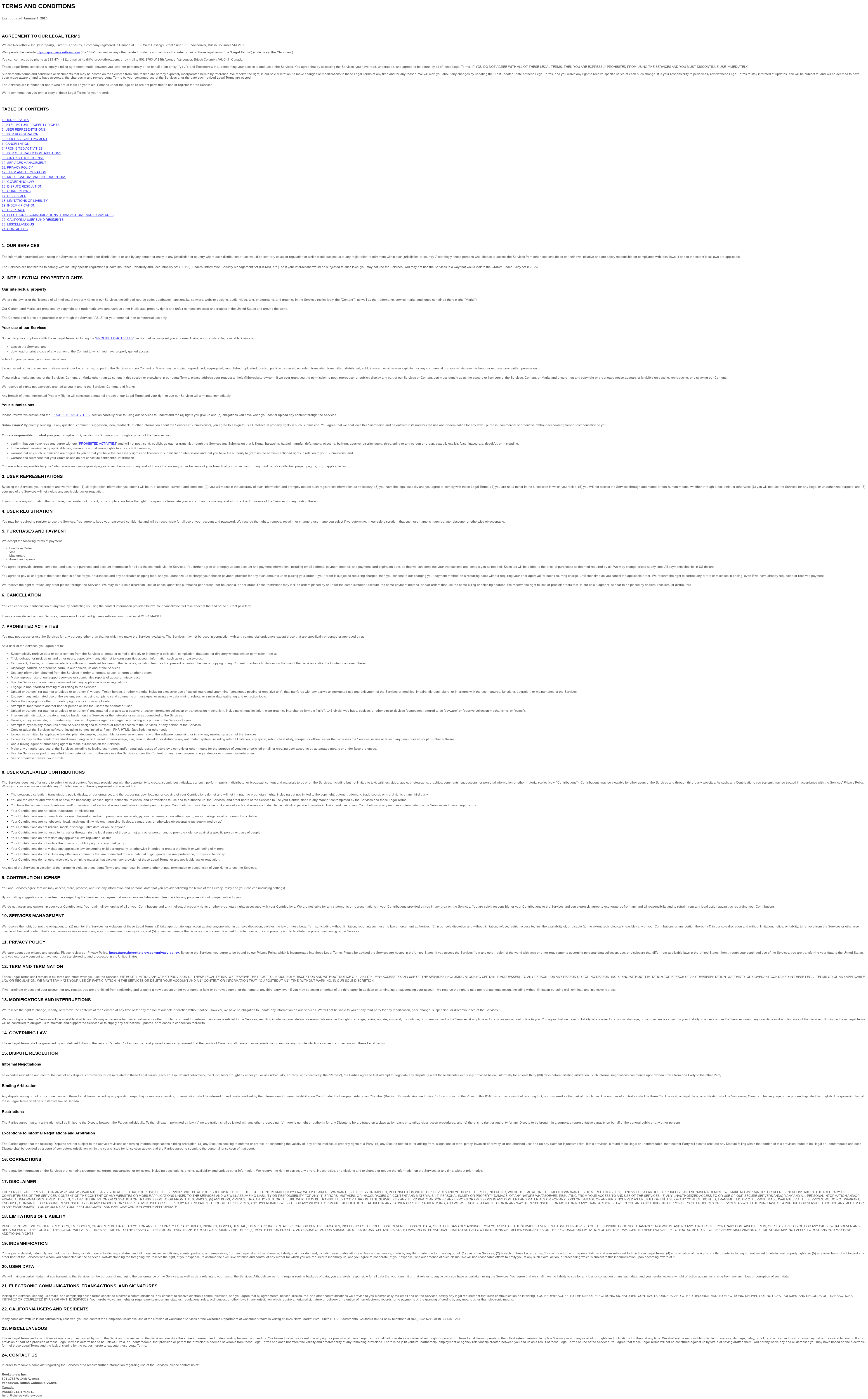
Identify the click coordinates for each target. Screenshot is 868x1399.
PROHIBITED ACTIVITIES (71, 415)
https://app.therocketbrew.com (58, 52)
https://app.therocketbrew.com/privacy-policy (144, 952)
